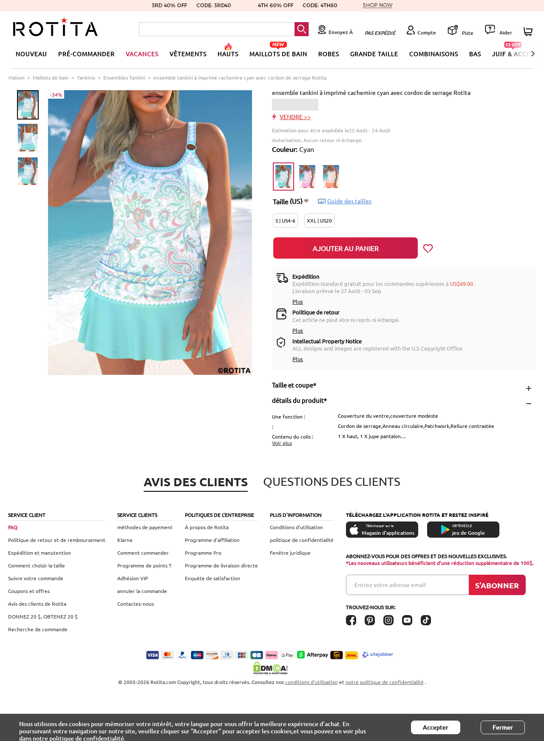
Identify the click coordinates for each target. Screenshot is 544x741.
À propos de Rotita (207, 527)
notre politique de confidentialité (385, 681)
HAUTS (228, 53)
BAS (475, 53)
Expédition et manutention (39, 552)
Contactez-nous (135, 603)
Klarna (124, 539)
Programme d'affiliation (212, 539)
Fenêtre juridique (290, 552)
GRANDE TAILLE (374, 53)
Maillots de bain (51, 77)
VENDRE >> (295, 116)
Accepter (435, 727)
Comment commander (143, 552)
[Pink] (307, 176)
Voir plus (282, 442)
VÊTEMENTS (188, 53)
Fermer (503, 727)
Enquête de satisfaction (212, 578)
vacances (142, 53)
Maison (16, 77)
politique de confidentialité (302, 539)
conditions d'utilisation (311, 681)
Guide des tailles (349, 201)
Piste (467, 32)
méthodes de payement (145, 527)
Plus (297, 301)
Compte (426, 32)
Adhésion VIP (132, 578)
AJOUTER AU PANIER (346, 248)
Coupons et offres (29, 590)
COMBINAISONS (433, 53)
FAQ (12, 527)
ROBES (328, 53)
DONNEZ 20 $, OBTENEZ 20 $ (43, 616)
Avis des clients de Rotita (37, 603)
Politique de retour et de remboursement (56, 539)
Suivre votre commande (35, 578)
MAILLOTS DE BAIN (278, 53)
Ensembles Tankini (124, 77)
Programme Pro (203, 552)
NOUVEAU (31, 53)
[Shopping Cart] (529, 31)
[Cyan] (283, 176)
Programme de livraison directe (221, 565)
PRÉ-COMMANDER (86, 53)
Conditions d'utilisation (296, 527)
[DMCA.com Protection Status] (272, 667)
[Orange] (331, 176)
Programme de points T (144, 565)
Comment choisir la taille (36, 565)
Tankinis (86, 77)
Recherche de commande (38, 629)
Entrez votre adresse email (390, 584)
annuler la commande (142, 590)
